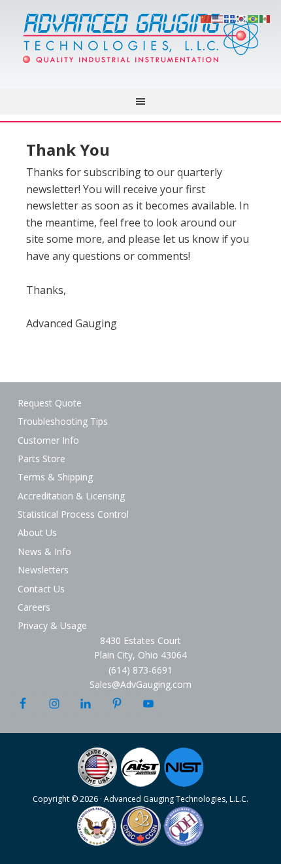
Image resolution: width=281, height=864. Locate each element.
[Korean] (242, 17)
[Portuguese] (253, 17)
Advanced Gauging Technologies (140, 46)
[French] (230, 17)
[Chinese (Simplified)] (206, 17)
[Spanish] (265, 17)
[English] (218, 17)
